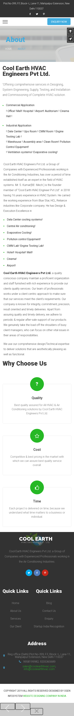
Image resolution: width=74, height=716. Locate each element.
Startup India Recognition (49, 626)
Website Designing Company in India (44, 696)
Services (15, 618)
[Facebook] (30, 14)
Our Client (15, 626)
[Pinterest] (44, 14)
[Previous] (7, 706)
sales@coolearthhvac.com (39, 666)
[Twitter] (37, 14)
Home (8, 49)
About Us (15, 611)
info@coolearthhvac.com (39, 669)
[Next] (22, 706)
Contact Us (49, 611)
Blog (49, 603)
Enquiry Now (59, 21)
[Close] (36, 711)
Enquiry (49, 618)
